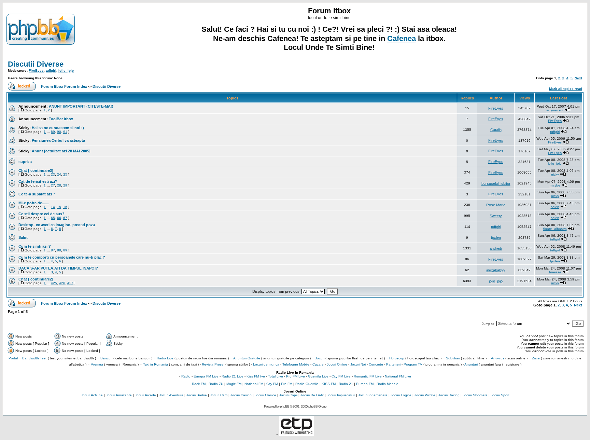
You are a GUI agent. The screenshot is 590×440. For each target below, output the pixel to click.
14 (53, 207)
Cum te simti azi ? (34, 246)
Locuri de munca (266, 364)
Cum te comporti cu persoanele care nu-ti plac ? (61, 257)
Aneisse (555, 272)
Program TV (413, 364)
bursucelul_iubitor (495, 183)
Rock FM (199, 384)
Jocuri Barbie (196, 395)
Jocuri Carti (218, 395)
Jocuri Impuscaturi (341, 395)
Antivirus (497, 358)
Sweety (496, 216)
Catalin (496, 130)
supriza (25, 162)
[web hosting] (296, 434)
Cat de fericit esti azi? (37, 181)
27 (53, 185)
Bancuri (106, 358)
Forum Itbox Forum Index (64, 86)
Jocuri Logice (401, 395)
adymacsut (554, 110)
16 (65, 207)
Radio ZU (216, 384)
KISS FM (329, 384)
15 (59, 207)
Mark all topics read (565, 89)
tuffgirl (51, 70)
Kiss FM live (256, 376)
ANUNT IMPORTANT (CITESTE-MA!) (81, 106)
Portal (13, 358)
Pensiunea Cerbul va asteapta (58, 140)
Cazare (318, 364)
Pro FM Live (295, 376)
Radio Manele (387, 384)
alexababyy (495, 270)
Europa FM (365, 384)
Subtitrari (453, 358)
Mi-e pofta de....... (33, 203)
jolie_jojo (66, 70)
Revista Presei (213, 364)
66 (59, 218)
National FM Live (398, 376)
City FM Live (341, 376)
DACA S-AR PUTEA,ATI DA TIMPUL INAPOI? (58, 268)
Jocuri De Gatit (312, 395)
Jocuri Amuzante (119, 395)
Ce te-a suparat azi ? (36, 194)
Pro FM (286, 384)
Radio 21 (346, 384)
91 (65, 132)
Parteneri (393, 364)
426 (62, 283)
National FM (253, 384)
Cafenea (401, 38)
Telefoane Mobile (295, 364)
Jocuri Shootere (475, 395)
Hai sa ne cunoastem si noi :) (58, 128)
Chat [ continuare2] (35, 279)
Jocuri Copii (288, 395)
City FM (272, 384)
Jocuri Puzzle (425, 395)
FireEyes (36, 70)
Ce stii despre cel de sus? (41, 214)
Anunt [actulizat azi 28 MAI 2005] (61, 151)
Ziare (536, 358)
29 (65, 185)
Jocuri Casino (241, 395)
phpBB (284, 406)
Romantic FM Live (368, 376)
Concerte (376, 364)
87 (53, 250)
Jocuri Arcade (145, 395)
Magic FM (233, 384)
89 (53, 132)
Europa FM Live (206, 376)
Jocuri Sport (500, 395)
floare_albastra (555, 229)
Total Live (275, 376)
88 (59, 250)
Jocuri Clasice (265, 395)
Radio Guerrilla (307, 384)
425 (54, 283)
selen (555, 207)
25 (65, 174)
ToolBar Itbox (61, 119)
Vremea (97, 364)
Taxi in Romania (155, 364)
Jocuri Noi (358, 364)
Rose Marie (495, 205)
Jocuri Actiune (92, 395)
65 (53, 218)
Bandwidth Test (34, 358)
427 (70, 283)
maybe (555, 185)
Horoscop (396, 358)
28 (59, 185)
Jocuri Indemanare (373, 395)
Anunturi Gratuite (246, 358)
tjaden (496, 237)
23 (53, 174)
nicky (555, 174)
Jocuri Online (337, 364)
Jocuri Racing (449, 395)
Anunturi (471, 364)
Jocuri (319, 358)
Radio (186, 376)
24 (59, 174)
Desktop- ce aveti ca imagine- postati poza (56, 225)
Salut (23, 237)
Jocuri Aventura (171, 395)
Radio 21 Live (232, 376)
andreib (496, 248)
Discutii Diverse (36, 64)
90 (59, 132)
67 (65, 218)
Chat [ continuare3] (35, 170)
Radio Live (165, 358)
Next (578, 78)
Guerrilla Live (318, 376)
